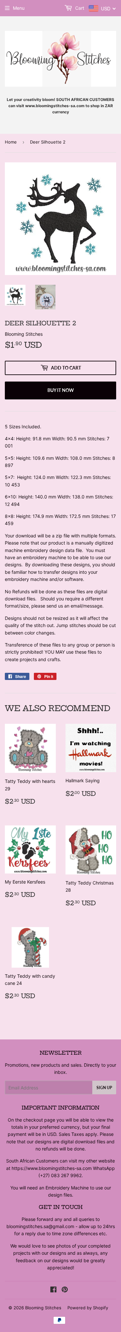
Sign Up (104, 1087)
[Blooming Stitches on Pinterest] (64, 1290)
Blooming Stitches (43, 1307)
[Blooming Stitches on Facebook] (53, 1290)
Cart (79, 8)
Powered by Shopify (87, 1307)
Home (11, 142)
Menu (19, 8)
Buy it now (60, 390)
